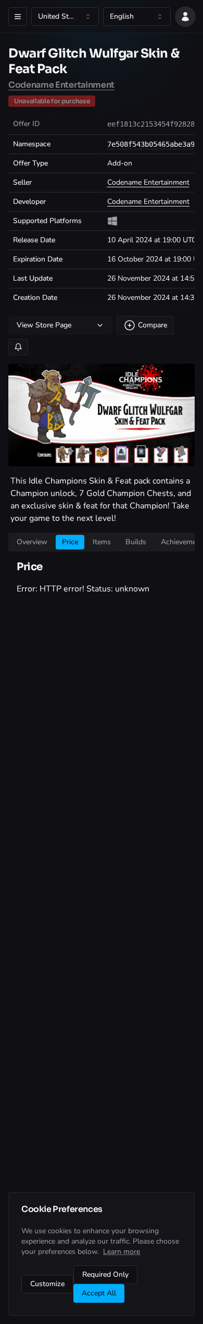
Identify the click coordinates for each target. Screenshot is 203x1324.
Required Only (105, 1274)
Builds (135, 542)
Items (102, 542)
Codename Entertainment (61, 84)
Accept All (99, 1293)
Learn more (121, 1252)
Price (70, 542)
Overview (32, 542)
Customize (47, 1284)
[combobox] (65, 16)
